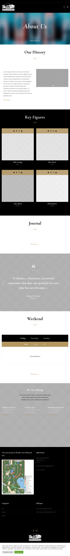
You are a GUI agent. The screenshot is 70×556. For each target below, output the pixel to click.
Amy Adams (18, 204)
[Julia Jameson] (52, 186)
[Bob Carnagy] (18, 144)
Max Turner (52, 162)
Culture (4, 515)
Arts (3, 508)
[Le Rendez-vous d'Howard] (35, 537)
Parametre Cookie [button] (8, 552)
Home (32, 41)
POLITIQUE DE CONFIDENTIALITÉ (45, 512)
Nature (4, 512)
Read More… (7, 100)
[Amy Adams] (18, 186)
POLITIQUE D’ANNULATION (44, 508)
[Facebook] (33, 531)
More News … (35, 244)
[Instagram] (37, 531)
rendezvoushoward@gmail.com (45, 466)
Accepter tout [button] (18, 552)
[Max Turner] (52, 144)
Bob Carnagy (17, 162)
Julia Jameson (52, 204)
